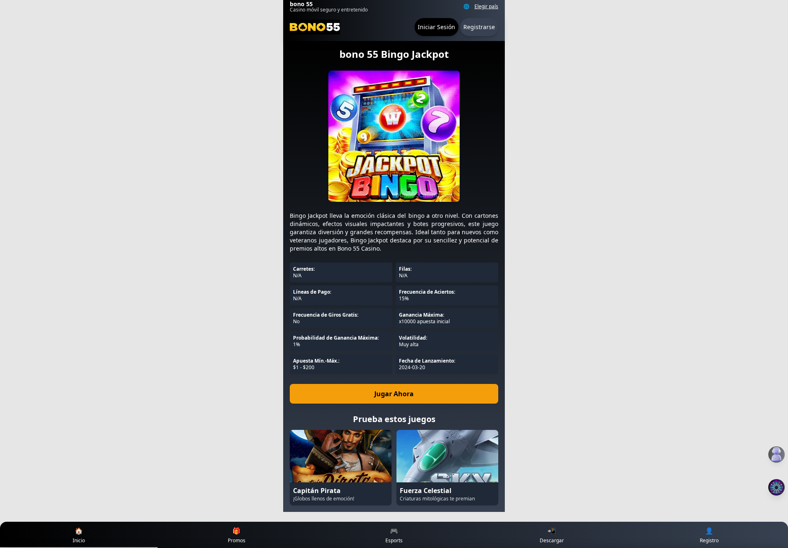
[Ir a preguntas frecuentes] (776, 454)
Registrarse (479, 27)
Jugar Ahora (394, 393)
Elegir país (486, 6)
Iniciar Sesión (436, 27)
